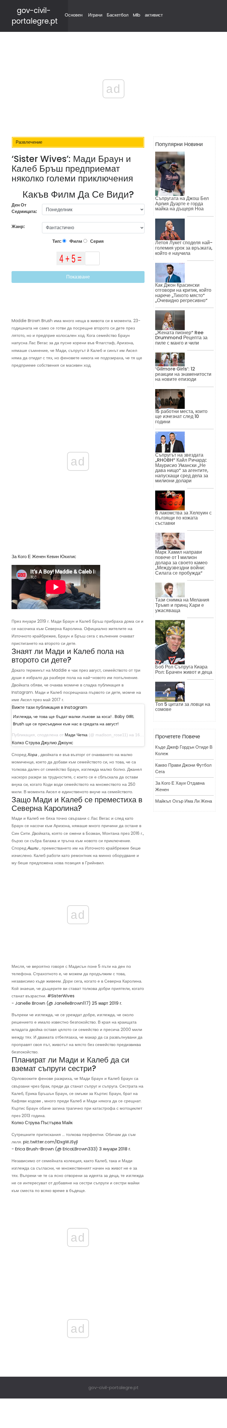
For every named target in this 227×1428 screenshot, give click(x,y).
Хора (32, 755)
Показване (78, 276)
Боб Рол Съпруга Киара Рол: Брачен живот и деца (183, 669)
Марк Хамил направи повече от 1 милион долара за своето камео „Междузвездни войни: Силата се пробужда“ (181, 562)
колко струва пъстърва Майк (42, 1122)
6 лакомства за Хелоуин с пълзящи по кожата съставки (183, 518)
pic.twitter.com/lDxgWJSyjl (50, 1142)
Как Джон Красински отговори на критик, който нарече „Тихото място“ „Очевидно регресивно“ (183, 293)
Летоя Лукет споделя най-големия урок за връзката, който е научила (184, 247)
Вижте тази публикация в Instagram (49, 707)
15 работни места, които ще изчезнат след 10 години (181, 416)
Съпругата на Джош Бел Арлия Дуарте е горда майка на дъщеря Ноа (182, 203)
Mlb (136, 15)
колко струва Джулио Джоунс (42, 743)
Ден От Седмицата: (24, 208)
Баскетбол (118, 15)
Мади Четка (76, 734)
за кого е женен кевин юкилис (44, 556)
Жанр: (19, 226)
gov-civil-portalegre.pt (113, 1387)
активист (154, 15)
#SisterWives (60, 996)
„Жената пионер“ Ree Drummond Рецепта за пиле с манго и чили (181, 337)
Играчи (95, 15)
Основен (73, 15)
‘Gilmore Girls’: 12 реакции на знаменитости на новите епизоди (183, 374)
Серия (96, 241)
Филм (75, 241)
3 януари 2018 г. (115, 1149)
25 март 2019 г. (107, 1003)
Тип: (57, 241)
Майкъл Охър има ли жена (183, 801)
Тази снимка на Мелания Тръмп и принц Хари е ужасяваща (182, 605)
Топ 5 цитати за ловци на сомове (182, 707)
